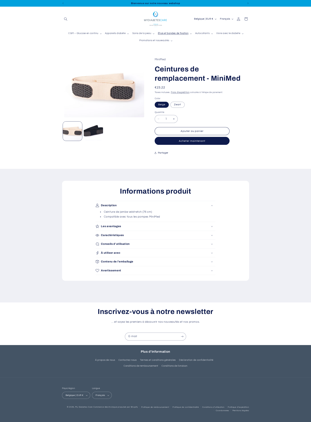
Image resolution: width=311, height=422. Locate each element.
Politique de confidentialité (186, 407)
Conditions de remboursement (141, 366)
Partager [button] (163, 153)
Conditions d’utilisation (213, 407)
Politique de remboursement (155, 407)
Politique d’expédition (238, 407)
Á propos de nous (105, 360)
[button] (65, 19)
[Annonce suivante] (248, 3)
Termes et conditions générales (158, 360)
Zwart (177, 104)
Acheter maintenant (192, 141)
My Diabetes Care (84, 407)
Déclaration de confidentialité (196, 360)
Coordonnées (222, 410)
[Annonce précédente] (63, 3)
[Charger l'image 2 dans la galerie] (93, 131)
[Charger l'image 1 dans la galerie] (72, 131)
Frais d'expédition (180, 92)
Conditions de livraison (174, 366)
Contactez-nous (127, 360)
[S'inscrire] (182, 337)
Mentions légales (240, 410)
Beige (161, 104)
